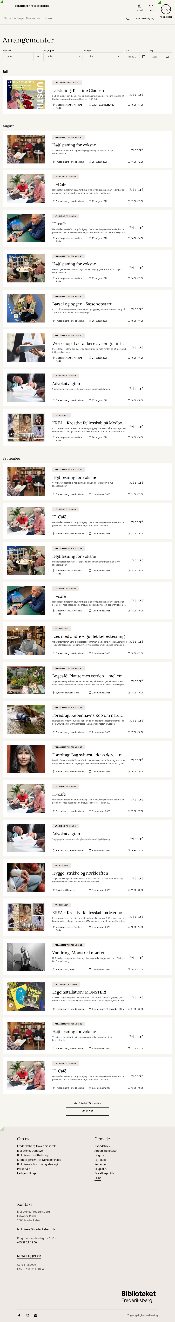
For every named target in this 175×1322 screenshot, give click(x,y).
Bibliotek (7, 50)
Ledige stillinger (27, 1173)
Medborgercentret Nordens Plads (39, 1160)
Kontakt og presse (29, 1256)
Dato (127, 50)
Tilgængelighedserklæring (142, 1315)
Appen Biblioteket (106, 1151)
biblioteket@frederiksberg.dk (36, 1229)
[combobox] (66, 18)
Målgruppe (48, 50)
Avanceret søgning (145, 18)
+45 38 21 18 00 (27, 1243)
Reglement (102, 1164)
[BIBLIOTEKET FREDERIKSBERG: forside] (138, 1296)
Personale (23, 1169)
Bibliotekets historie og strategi (37, 1164)
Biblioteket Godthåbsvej (32, 1155)
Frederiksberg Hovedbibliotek (36, 1146)
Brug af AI (101, 1169)
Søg (151, 50)
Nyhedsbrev (102, 1146)
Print (98, 1178)
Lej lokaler (101, 1160)
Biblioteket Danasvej (30, 1151)
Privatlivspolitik (104, 1173)
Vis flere (87, 1111)
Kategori (88, 50)
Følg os (99, 1155)
